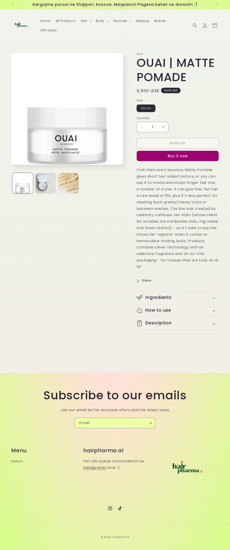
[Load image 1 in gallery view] (22, 183)
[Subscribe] (150, 423)
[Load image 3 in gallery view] (68, 183)
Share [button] (146, 280)
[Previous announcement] (13, 4)
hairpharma (121, 537)
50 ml (148, 109)
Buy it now (178, 156)
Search (17, 461)
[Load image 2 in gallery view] (45, 183)
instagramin (94, 467)
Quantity (143, 118)
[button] (85, 21)
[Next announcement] (217, 4)
